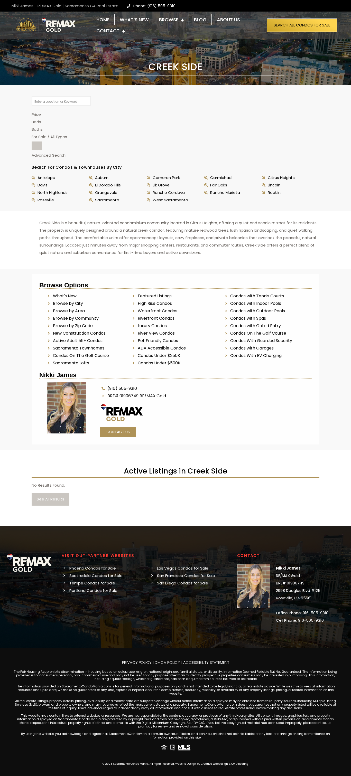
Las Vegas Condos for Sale (182, 568)
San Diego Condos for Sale (182, 583)
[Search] (37, 145)
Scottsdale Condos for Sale (96, 575)
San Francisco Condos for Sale (186, 575)
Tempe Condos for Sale (92, 583)
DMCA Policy (167, 662)
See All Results (50, 499)
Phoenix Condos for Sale (92, 568)
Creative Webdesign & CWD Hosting (224, 764)
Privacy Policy (137, 662)
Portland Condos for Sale (93, 590)
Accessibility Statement (206, 662)
